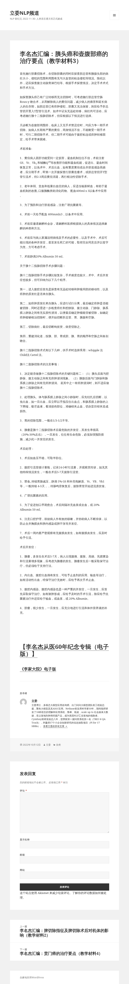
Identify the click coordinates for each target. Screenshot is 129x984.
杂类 (58, 744)
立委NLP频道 (24, 13)
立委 (48, 744)
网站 (22, 870)
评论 (23, 790)
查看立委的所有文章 (54, 726)
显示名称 (25, 839)
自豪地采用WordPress (32, 977)
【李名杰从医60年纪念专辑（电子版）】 (64, 650)
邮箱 (22, 854)
